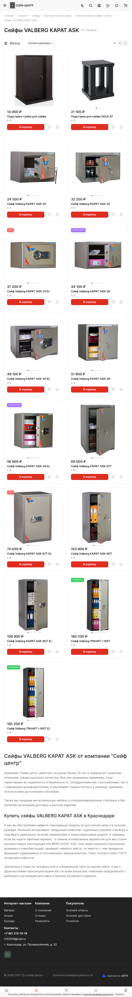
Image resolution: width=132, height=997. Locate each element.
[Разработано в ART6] (115, 975)
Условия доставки (78, 915)
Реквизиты (42, 921)
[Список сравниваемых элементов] (108, 5)
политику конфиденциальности (98, 994)
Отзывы (40, 915)
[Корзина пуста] (125, 5)
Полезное (72, 921)
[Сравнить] (57, 127)
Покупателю (75, 903)
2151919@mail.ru (15, 939)
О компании (43, 910)
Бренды (9, 921)
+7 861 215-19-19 (15, 933)
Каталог (9, 910)
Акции (8, 915)
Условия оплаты (77, 910)
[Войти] (99, 5)
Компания (42, 903)
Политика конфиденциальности (73, 975)
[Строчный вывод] (119, 43)
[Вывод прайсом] (125, 43)
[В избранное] (49, 127)
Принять (120, 994)
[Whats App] (7, 954)
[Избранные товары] (116, 5)
